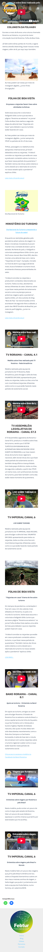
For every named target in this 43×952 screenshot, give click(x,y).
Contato (21, 947)
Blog (21, 938)
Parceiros (21, 944)
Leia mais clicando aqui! (14, 178)
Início (21, 936)
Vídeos (21, 941)
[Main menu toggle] (38, 8)
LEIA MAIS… (9, 657)
